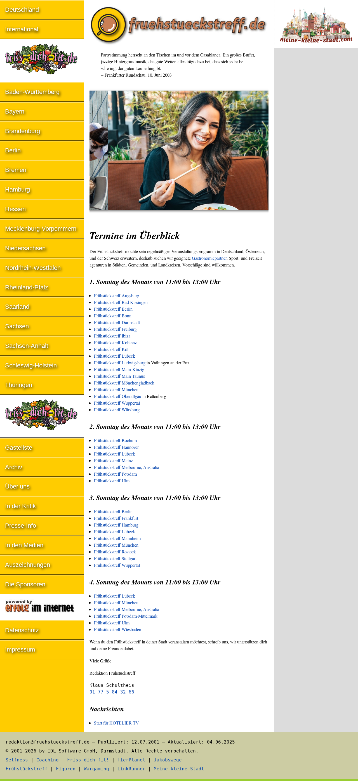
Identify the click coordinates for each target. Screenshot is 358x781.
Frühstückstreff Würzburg (117, 409)
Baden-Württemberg (32, 91)
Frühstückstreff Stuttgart (115, 558)
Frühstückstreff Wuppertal (117, 403)
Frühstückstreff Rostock (115, 552)
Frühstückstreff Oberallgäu (117, 396)
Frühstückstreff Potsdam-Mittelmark (125, 616)
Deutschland (22, 9)
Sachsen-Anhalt (26, 345)
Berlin (13, 150)
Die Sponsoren (25, 584)
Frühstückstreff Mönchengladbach (124, 383)
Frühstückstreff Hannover (116, 447)
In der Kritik (20, 505)
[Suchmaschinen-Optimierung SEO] (42, 607)
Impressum (20, 649)
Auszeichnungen (27, 564)
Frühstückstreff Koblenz (115, 342)
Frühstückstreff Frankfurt (116, 518)
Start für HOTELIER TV (116, 723)
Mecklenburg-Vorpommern (40, 228)
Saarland (17, 306)
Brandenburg (22, 131)
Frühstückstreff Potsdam (115, 474)
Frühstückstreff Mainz (113, 460)
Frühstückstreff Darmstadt (117, 322)
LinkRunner (131, 768)
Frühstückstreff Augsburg (116, 295)
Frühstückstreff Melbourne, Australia (126, 467)
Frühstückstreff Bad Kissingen (121, 302)
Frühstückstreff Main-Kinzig (119, 369)
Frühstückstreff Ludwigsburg (119, 362)
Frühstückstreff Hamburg (116, 525)
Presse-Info (20, 525)
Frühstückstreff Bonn (112, 315)
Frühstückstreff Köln (112, 349)
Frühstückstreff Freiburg (115, 329)
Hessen (15, 209)
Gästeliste (18, 447)
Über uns (17, 486)
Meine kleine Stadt (179, 768)
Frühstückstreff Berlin (113, 309)
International (21, 29)
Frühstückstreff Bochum (115, 440)
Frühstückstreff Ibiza (112, 336)
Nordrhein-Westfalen (33, 267)
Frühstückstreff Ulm (111, 480)
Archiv (13, 467)
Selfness (17, 760)
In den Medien (24, 545)
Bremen (15, 169)
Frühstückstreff (27, 768)
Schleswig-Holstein (31, 365)
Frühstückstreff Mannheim (117, 538)
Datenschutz (22, 630)
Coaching (47, 760)
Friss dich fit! (88, 760)
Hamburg (17, 189)
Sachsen (17, 326)
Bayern (14, 111)
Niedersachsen (25, 248)
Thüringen (18, 384)
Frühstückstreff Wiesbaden (117, 629)
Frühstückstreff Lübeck (114, 356)
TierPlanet (131, 760)
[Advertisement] (316, 145)
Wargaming (96, 768)
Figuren (66, 768)
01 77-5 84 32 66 (112, 692)
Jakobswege (168, 760)
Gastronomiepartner (209, 258)
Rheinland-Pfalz (26, 287)
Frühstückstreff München (116, 389)
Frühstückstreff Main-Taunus (119, 376)
